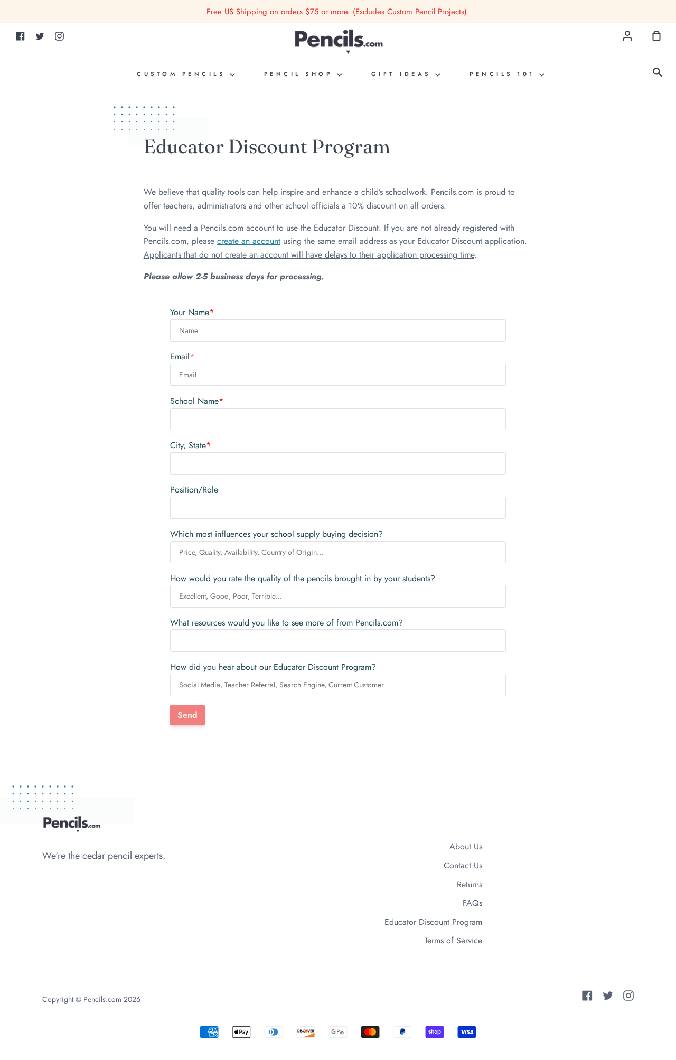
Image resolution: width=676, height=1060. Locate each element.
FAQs (472, 903)
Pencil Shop (300, 74)
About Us (465, 846)
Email (180, 357)
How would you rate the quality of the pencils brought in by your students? (302, 578)
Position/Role (194, 490)
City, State (188, 445)
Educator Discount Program (433, 922)
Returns (469, 884)
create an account (248, 241)
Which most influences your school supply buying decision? (276, 534)
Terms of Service (453, 940)
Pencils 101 (504, 74)
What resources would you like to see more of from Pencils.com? (286, 623)
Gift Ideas (403, 74)
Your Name (189, 312)
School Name (194, 401)
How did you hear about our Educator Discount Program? (273, 667)
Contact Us (463, 865)
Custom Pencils (183, 74)
